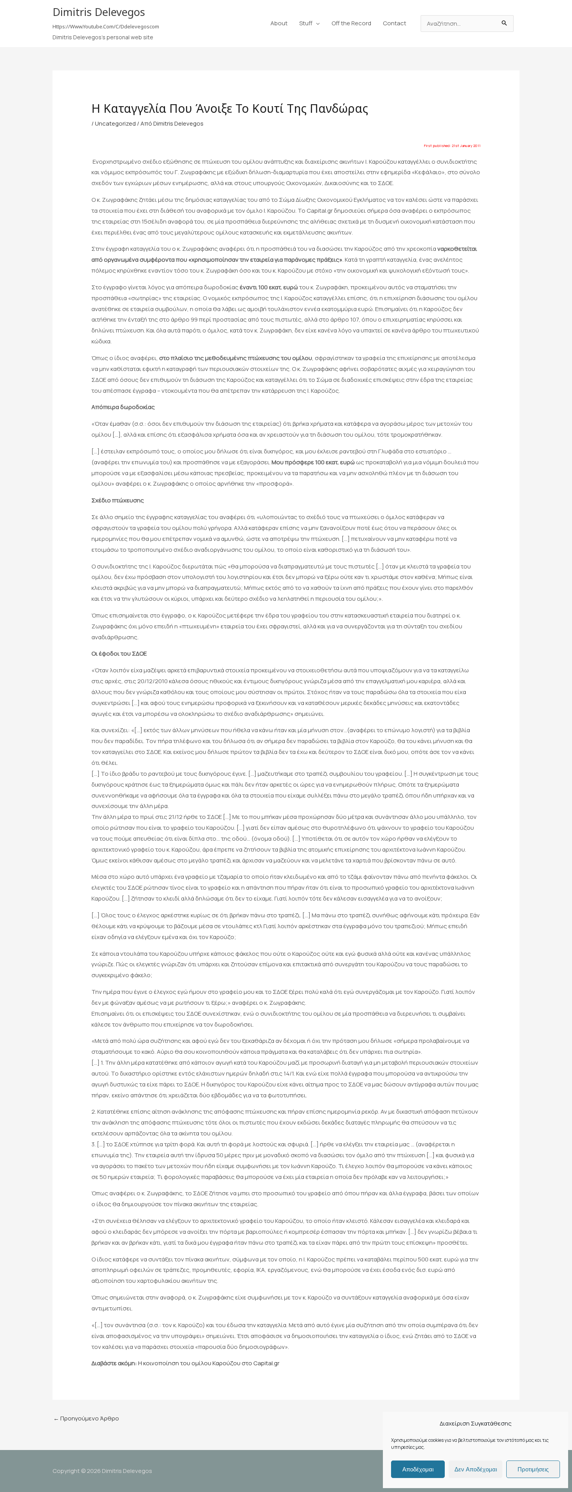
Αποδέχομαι (417, 1469)
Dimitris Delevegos (99, 12)
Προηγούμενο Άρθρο (86, 1418)
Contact (394, 23)
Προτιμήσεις (533, 1469)
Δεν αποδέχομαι (475, 1469)
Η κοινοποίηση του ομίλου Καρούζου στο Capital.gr (208, 1363)
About (279, 23)
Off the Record (351, 23)
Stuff (305, 23)
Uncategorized (115, 123)
